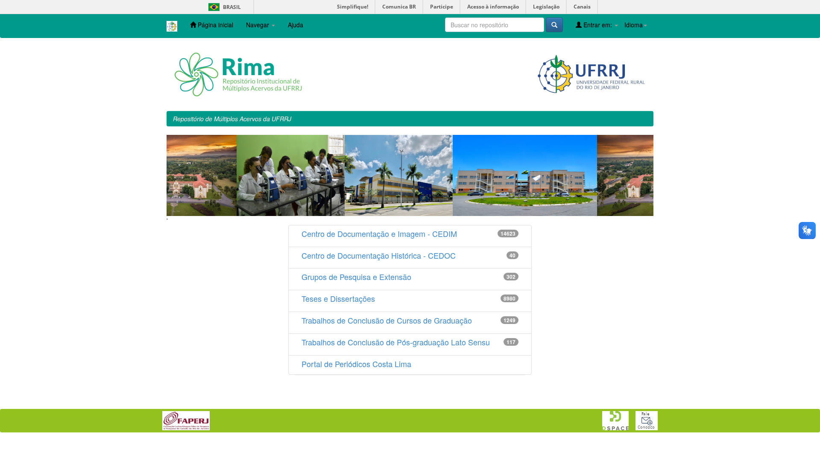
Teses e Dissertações (338, 298)
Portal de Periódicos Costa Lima (356, 363)
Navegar (258, 24)
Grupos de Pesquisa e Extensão (356, 276)
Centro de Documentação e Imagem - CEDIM (379, 233)
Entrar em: (598, 24)
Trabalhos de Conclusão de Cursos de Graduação (387, 320)
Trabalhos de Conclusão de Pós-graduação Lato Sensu (396, 341)
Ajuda (295, 24)
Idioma (633, 24)
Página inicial (214, 24)
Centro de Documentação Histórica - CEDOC (379, 255)
